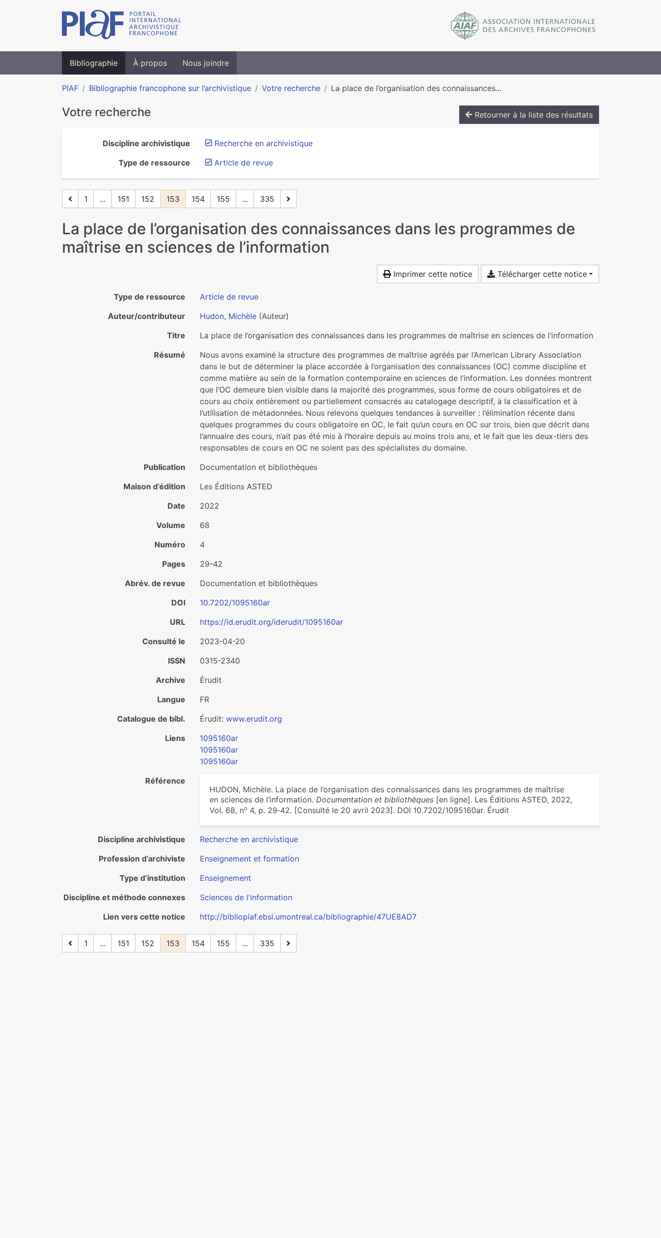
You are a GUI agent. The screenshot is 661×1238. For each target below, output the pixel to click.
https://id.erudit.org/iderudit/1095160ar (271, 622)
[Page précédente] (70, 199)
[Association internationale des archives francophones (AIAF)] (523, 26)
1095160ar (219, 738)
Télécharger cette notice (541, 274)
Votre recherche (291, 88)
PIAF (70, 88)
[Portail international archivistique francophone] (121, 26)
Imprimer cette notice (431, 274)
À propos (150, 63)
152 (147, 199)
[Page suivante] (288, 199)
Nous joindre (205, 63)
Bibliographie (94, 63)
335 (267, 199)
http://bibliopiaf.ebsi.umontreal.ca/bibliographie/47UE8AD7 (308, 916)
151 (123, 199)
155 (223, 199)
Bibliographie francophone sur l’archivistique (170, 88)
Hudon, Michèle (228, 316)
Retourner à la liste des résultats (532, 115)
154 (198, 199)
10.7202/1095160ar (235, 602)
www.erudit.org (254, 719)
